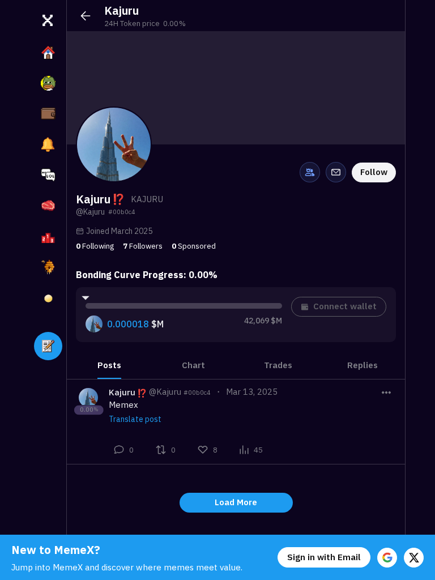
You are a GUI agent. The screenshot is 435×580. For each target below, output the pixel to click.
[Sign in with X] (414, 558)
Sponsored (194, 246)
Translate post (135, 419)
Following (95, 246)
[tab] (109, 365)
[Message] (336, 172)
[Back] (85, 15)
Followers (143, 246)
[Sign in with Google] (387, 558)
